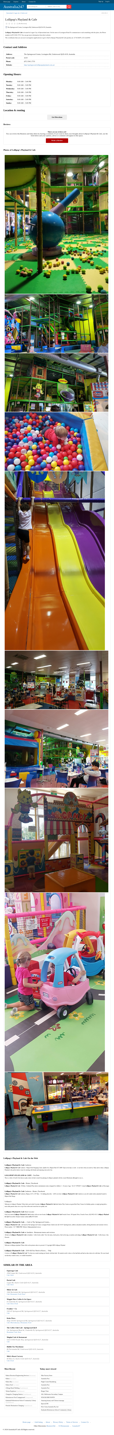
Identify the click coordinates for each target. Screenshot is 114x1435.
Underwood (24, 13)
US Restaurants (64, 1426)
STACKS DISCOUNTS (48, 1397)
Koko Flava (11, 1318)
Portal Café (11, 1280)
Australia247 (13, 7)
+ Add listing (38, 1422)
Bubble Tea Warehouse (15, 1347)
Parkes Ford (12, 1385)
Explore (16, 1)
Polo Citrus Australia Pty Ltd (49, 1407)
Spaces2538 (44, 1403)
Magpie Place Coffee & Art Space (19, 1299)
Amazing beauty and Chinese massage (52, 1400)
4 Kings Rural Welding (17, 1388)
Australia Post (45, 1378)
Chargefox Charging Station (18, 1394)
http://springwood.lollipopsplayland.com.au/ (39, 65)
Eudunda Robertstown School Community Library (56, 1410)
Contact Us (32, 1)
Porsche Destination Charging (19, 1405)
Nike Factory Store (46, 1375)
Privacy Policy (58, 1422)
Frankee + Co (12, 1309)
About (23, 1)
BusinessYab (51, 1426)
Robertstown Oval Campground (19, 1397)
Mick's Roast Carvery (15, 1356)
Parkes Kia (12, 1382)
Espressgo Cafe (12, 1271)
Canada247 (76, 1426)
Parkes (11, 1378)
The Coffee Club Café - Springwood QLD (22, 1328)
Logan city (16, 13)
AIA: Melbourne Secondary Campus (52, 1394)
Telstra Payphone (15, 1391)
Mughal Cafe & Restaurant (17, 1337)
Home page (6, 1)
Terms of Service (72, 1422)
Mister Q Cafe (12, 1290)
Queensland (9, 13)
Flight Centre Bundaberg (48, 1382)
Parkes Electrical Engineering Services (21, 1375)
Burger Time (45, 1391)
